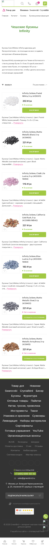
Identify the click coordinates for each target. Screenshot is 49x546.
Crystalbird (26, 390)
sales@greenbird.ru (26, 478)
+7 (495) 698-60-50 (25, 473)
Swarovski (11, 390)
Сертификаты (24, 425)
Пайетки (36, 400)
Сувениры (38, 415)
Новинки (35, 385)
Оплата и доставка (14, 446)
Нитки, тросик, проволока (24, 405)
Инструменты (19, 410)
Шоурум (35, 442)
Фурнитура (30, 395)
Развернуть (18, 123)
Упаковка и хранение (16, 415)
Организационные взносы (24, 435)
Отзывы (39, 446)
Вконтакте (11, 463)
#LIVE (12, 442)
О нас (28, 446)
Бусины (16, 395)
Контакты (15, 450)
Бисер (40, 390)
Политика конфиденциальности (26, 503)
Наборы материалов (33, 420)
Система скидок (14, 454)
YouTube (38, 430)
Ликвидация (10, 420)
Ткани (34, 410)
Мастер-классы (33, 454)
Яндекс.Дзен (37, 463)
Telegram (24, 463)
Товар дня (17, 385)
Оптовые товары (17, 400)
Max (18, 463)
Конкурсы (23, 442)
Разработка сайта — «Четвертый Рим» (27, 531)
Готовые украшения (17, 430)
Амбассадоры (30, 450)
